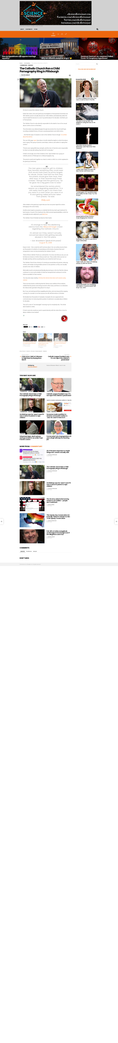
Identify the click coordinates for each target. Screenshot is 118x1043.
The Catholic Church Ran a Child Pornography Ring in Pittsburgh (31, 395)
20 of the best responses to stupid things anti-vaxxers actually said (58, 451)
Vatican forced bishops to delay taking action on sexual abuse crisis (60, 343)
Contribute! (29, 29)
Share (18, 79)
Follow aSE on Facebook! (87, 69)
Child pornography (37, 351)
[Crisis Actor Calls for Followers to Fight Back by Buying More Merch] (1, 521)
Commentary (23, 391)
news (45, 351)
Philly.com (45, 200)
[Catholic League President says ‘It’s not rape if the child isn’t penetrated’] (116, 521)
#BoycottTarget (50, 227)
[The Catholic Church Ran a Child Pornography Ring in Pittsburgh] (30, 337)
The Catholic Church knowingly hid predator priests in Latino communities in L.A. (45, 343)
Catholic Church (25, 351)
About (22, 29)
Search (97, 29)
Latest (53, 35)
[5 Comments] (70, 75)
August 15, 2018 (45, 243)
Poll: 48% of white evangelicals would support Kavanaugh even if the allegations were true (58, 532)
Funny (48, 411)
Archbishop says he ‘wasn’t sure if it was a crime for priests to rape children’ (32, 416)
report (35, 140)
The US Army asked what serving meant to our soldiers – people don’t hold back (58, 500)
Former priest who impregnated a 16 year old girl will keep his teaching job (59, 437)
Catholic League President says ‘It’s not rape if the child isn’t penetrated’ (59, 395)
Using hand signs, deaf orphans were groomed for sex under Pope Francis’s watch (31, 437)
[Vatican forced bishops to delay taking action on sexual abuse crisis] (61, 337)
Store (35, 29)
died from (45, 214)
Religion (30, 391)
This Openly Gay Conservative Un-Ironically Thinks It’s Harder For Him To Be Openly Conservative (58, 516)
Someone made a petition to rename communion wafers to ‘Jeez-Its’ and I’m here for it (57, 416)
